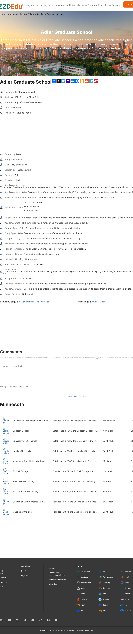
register (24, 575)
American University (69, 5)
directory (106, 588)
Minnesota (34, 14)
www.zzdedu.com (68, 630)
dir (82, 610)
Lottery (84, 599)
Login (23, 571)
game (83, 588)
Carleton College (99, 302)
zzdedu (52, 568)
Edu (104, 610)
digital (105, 605)
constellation (86, 583)
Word (83, 594)
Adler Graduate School (52, 14)
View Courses (89, 5)
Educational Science (109, 5)
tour (104, 594)
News (83, 605)
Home (3, 14)
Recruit (106, 571)
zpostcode (85, 571)
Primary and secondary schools (39, 5)
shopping (107, 583)
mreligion (84, 577)
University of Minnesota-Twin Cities (34, 302)
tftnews (106, 599)
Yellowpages (108, 577)
